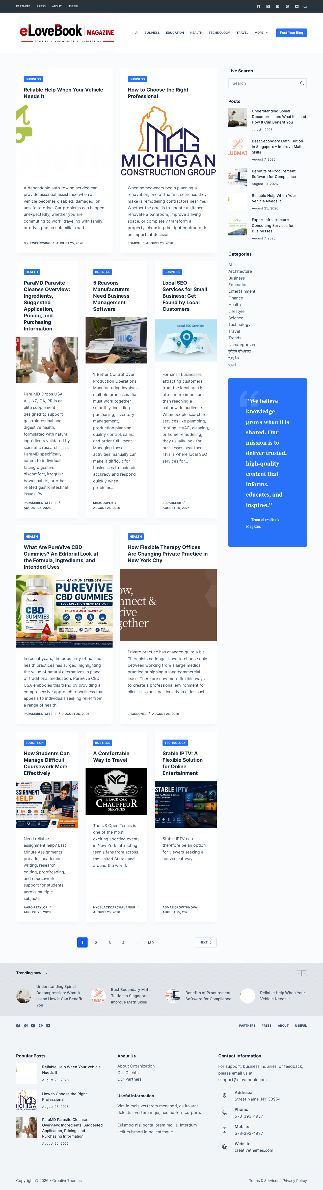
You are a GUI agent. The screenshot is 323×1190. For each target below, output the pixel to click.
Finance (235, 297)
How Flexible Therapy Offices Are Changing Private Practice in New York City (168, 553)
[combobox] (263, 83)
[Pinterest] (287, 6)
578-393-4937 (249, 1116)
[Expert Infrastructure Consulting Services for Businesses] (237, 226)
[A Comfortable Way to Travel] (116, 791)
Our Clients (128, 1072)
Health (196, 33)
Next (204, 942)
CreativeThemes (67, 1180)
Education (175, 33)
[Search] (305, 6)
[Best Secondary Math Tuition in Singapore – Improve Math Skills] (237, 147)
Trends (234, 337)
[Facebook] (258, 6)
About (57, 6)
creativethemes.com (254, 1150)
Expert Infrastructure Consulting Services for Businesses (273, 225)
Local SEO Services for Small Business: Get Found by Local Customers (185, 296)
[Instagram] (277, 6)
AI (136, 33)
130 (150, 942)
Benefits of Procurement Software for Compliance (208, 995)
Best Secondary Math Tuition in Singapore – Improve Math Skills (277, 147)
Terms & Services (264, 1180)
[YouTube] (297, 6)
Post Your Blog (291, 32)
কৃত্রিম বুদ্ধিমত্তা (239, 351)
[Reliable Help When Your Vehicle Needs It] (64, 141)
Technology (219, 33)
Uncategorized (242, 344)
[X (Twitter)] (268, 6)
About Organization (136, 1066)
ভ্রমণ (232, 364)
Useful (73, 6)
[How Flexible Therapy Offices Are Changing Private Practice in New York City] (168, 605)
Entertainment (241, 291)
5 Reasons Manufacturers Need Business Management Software (111, 296)
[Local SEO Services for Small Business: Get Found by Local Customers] (186, 340)
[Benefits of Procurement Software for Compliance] (237, 177)
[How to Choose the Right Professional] (168, 141)
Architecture (240, 271)
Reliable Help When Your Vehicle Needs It (282, 995)
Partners (23, 6)
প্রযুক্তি (233, 357)
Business (152, 33)
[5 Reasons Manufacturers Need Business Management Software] (116, 340)
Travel (242, 33)
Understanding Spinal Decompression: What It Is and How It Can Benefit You (279, 117)
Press (41, 6)
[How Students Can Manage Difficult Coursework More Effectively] (47, 804)
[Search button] (301, 83)
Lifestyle (236, 311)
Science (235, 317)
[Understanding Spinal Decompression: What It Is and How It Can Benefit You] (237, 117)
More (259, 33)
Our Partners (129, 1079)
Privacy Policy (295, 1180)
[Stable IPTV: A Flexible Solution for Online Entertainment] (186, 804)
